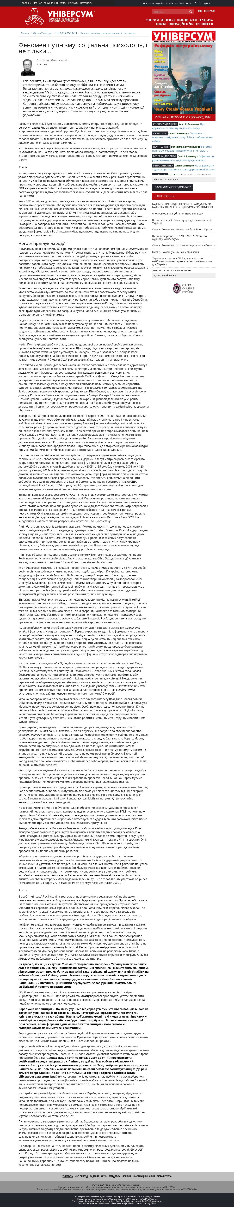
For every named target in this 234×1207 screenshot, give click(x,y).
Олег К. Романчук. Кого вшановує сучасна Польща (183, 245)
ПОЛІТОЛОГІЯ (161, 146)
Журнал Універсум (42, 33)
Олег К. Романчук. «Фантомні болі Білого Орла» (182, 229)
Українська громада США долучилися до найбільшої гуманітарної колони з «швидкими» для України (182, 261)
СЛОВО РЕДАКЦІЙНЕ (165, 124)
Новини (161, 24)
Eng (204, 3)
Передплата (86, 3)
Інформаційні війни (180, 24)
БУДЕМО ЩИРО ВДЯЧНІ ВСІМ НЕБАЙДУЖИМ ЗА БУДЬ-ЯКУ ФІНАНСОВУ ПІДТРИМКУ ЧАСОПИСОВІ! (182, 205)
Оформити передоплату (173, 187)
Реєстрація (209, 11)
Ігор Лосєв (174, 175)
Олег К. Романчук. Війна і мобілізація (175, 252)
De (209, 3)
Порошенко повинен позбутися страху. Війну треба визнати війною (182, 137)
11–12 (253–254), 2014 (66, 33)
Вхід (200, 11)
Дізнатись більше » (165, 275)
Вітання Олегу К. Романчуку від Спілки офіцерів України (182, 221)
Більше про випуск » (166, 179)
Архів (193, 20)
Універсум (152, 20)
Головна (26, 3)
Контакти (73, 3)
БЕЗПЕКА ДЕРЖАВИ (164, 156)
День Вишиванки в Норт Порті (171, 270)
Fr (207, 3)
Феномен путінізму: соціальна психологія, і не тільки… (108, 33)
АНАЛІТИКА (160, 133)
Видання (182, 20)
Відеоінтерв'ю (204, 24)
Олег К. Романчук (189, 124)
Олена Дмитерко (184, 165)
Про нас (37, 3)
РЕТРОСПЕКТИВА (163, 165)
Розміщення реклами (55, 3)
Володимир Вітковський (51, 60)
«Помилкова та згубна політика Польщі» (177, 213)
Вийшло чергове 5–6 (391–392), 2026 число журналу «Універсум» (179, 237)
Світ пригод (168, 20)
